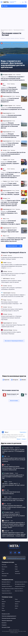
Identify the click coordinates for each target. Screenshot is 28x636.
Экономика (4, 575)
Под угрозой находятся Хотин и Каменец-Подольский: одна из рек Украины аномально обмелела (10, 90)
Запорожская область (20, 586)
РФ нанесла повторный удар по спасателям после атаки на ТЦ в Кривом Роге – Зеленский (13, 515)
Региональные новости (13, 2)
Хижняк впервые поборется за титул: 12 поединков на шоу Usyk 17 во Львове (13, 499)
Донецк (16, 606)
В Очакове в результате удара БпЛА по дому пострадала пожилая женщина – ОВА (13, 476)
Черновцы (10, 255)
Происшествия (5, 573)
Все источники (14, 400)
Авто (3, 571)
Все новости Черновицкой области (14, 340)
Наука (3, 569)
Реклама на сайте (6, 613)
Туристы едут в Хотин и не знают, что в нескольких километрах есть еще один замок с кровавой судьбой (10, 203)
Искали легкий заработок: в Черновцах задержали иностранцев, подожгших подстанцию (11, 318)
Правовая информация (7, 620)
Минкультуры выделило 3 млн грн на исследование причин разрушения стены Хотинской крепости (12, 78)
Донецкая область (6, 584)
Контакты (4, 622)
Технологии (17, 573)
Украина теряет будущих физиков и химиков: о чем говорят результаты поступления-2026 (13, 295)
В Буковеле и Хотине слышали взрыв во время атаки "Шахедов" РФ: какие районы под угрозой (13, 239)
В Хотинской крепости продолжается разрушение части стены (13, 108)
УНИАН (4, 262)
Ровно (16, 599)
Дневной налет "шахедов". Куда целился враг (10, 230)
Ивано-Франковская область (7, 588)
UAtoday (5, 271)
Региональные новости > (7, 30)
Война (16, 566)
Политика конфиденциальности (7, 616)
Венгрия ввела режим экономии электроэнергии (11, 116)
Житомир (22, 43)
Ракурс (4, 299)
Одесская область (19, 590)
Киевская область (19, 588)
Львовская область (6, 590)
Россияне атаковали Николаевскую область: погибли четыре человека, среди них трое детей (13, 507)
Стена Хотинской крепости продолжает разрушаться (10, 100)
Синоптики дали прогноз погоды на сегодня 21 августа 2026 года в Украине (13, 274)
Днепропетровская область (20, 581)
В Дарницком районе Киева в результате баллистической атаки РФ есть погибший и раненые (13, 459)
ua (20, 2)
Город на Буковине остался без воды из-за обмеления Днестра (10, 144)
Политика (4, 564)
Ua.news (5, 255)
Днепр (3, 603)
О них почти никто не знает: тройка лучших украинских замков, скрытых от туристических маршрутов (10, 175)
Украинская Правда (7, 330)
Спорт (16, 569)
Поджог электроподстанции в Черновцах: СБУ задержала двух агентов (13, 325)
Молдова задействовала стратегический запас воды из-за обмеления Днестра (10, 125)
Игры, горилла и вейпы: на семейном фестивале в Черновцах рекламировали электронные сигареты (14, 266)
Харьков (4, 601)
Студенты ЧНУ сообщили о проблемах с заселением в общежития (11, 288)
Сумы (16, 608)
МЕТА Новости (6, 278)
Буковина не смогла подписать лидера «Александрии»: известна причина (11, 281)
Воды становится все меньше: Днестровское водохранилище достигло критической (13, 64)
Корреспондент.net (7, 322)
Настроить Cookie (6, 627)
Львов (3, 606)
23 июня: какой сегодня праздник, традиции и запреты (10, 163)
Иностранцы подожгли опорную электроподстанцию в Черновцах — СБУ (11, 302)
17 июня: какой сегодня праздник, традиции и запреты (10, 185)
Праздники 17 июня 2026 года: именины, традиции (10, 193)
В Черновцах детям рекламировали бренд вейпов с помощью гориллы (12, 258)
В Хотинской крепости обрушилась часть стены (9, 213)
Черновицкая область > (19, 30)
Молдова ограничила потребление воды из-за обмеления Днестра (10, 135)
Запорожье (17, 601)
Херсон (3, 610)
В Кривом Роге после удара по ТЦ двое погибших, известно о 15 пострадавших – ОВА (13, 451)
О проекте (4, 625)
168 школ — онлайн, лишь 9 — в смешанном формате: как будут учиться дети (13, 485)
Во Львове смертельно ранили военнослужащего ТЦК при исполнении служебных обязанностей (13, 468)
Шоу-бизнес (4, 566)
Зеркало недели (6, 292)
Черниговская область (7, 593)
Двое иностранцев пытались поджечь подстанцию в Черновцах (11, 332)
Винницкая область (6, 581)
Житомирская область (20, 584)
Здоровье (17, 571)
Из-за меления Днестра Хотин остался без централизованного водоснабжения (13, 154)
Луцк (3, 608)
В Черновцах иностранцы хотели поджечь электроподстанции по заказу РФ (12, 309)
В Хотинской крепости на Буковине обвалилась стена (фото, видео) (10, 222)
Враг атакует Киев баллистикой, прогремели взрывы (11, 492)
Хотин (13, 43)
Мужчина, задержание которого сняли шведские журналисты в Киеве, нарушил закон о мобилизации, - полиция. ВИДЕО (14, 534)
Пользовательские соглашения (7, 618)
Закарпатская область (7, 586)
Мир (16, 564)
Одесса (16, 603)
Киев (3, 599)
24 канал (5, 314)
